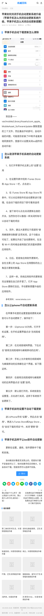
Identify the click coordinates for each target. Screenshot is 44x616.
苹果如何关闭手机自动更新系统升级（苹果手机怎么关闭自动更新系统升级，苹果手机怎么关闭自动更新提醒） (22, 18)
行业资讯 (5, 8)
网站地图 (23, 608)
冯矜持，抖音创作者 (9, 597)
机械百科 (22, 3)
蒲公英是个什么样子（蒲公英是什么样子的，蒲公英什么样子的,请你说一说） (11, 497)
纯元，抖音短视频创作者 (32, 551)
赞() (28, 25)
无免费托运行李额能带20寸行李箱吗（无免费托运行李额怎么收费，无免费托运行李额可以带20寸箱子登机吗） (32, 498)
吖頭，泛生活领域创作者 (11, 574)
